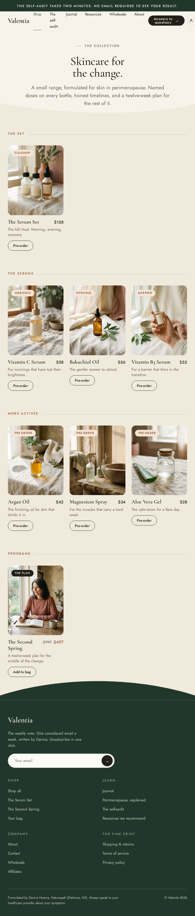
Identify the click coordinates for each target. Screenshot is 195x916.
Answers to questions (166, 20)
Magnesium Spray (88, 502)
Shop (37, 14)
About (139, 14)
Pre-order (20, 245)
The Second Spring (20, 645)
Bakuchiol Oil (84, 362)
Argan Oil (18, 502)
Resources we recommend (124, 818)
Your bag (15, 818)
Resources (93, 14)
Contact (14, 853)
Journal (71, 14)
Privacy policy (114, 862)
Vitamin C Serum (26, 362)
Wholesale (117, 14)
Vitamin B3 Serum (151, 362)
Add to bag (22, 671)
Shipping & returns (118, 844)
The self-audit (54, 20)
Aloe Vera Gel (146, 502)
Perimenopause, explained (124, 800)
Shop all (14, 791)
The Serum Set (23, 222)
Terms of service (116, 853)
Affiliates (15, 871)
